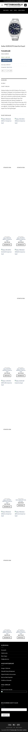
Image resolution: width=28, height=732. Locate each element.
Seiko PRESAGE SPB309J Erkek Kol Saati (20, 370)
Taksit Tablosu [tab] (5, 86)
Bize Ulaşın (4, 656)
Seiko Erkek (21, 10)
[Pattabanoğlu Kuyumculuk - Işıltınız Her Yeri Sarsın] (13, 5)
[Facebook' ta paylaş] (5, 70)
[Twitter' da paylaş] (8, 70)
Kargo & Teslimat (5, 668)
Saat (11, 10)
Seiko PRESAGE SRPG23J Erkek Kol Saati (21, 632)
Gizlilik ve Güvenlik (6, 680)
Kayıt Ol (5, 715)
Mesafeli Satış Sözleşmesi (8, 671)
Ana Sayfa (6, 10)
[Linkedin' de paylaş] (11, 70)
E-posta (3, 707)
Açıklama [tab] (4, 80)
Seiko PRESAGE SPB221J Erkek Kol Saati (7, 632)
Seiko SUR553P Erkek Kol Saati (21, 500)
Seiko (15, 10)
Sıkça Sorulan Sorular (6, 689)
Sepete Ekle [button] (7, 375)
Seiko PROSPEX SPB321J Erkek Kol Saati (20, 239)
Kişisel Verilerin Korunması (8, 674)
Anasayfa (3, 650)
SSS (14, 727)
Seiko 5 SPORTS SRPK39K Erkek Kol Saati (7, 501)
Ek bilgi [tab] (3, 83)
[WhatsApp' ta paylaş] (2, 70)
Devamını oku (7, 244)
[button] (2, 5)
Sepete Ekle (7, 60)
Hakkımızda (4, 653)
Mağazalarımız (5, 659)
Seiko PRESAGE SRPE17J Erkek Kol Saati (7, 239)
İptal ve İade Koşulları (7, 677)
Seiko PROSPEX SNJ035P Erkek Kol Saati (7, 370)
